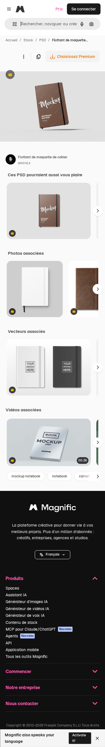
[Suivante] (98, 211)
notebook (59, 476)
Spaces (12, 588)
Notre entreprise (23, 687)
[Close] (97, 738)
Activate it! (79, 738)
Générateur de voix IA (25, 615)
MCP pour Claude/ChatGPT (38, 629)
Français (52, 554)
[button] (52, 554)
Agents (20, 635)
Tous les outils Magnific (27, 656)
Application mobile (22, 649)
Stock (28, 40)
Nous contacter (22, 703)
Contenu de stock (22, 622)
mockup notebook (25, 476)
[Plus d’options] (23, 56)
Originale (37, 75)
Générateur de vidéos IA (27, 608)
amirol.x (24, 163)
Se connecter (83, 9)
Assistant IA (16, 594)
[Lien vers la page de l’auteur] (11, 160)
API (9, 643)
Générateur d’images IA (27, 601)
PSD (42, 40)
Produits (14, 578)
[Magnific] (52, 508)
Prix (59, 9)
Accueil (11, 40)
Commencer (18, 671)
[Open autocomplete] (12, 24)
